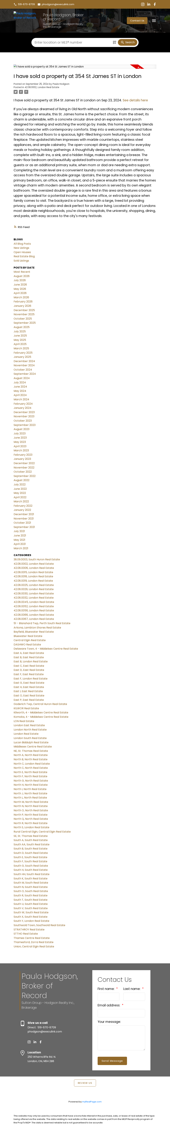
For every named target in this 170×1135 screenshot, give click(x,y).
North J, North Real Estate (30, 793)
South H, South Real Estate (31, 870)
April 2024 (20, 395)
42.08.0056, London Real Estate (34, 610)
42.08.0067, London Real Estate (34, 619)
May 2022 (20, 493)
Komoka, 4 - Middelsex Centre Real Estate (41, 717)
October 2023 (23, 421)
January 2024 (22, 408)
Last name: (132, 989)
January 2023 (22, 459)
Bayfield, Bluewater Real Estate (34, 632)
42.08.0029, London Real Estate (34, 589)
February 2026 (23, 301)
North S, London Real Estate (31, 827)
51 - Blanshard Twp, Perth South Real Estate (42, 623)
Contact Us (137, 20)
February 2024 (23, 404)
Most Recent (22, 272)
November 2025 (24, 314)
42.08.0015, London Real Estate (33, 572)
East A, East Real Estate (29, 653)
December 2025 (24, 310)
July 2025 (20, 331)
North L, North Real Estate (30, 797)
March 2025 (21, 348)
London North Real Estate (30, 730)
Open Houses (22, 252)
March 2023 (21, 450)
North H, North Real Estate (31, 785)
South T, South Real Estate (30, 900)
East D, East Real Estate (29, 670)
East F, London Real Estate (30, 679)
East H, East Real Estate (29, 687)
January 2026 (22, 306)
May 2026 (20, 289)
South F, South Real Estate (30, 861)
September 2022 (25, 476)
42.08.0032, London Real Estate (34, 598)
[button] (24, 4)
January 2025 (22, 357)
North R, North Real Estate (30, 823)
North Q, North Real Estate (31, 819)
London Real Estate (26, 734)
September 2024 (25, 374)
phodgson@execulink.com (58, 4)
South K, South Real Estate (30, 878)
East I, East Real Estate (28, 691)
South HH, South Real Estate (31, 874)
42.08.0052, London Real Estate (34, 606)
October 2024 (23, 370)
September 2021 (24, 527)
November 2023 (24, 416)
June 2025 (20, 336)
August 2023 (21, 429)
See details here (135, 100)
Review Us (85, 1083)
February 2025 (23, 353)
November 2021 (24, 518)
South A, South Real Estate (31, 840)
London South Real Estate (30, 738)
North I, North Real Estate (30, 789)
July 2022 (20, 484)
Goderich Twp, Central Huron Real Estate (40, 704)
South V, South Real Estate (31, 908)
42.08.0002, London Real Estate (42, 87)
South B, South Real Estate (30, 849)
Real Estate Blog (24, 256)
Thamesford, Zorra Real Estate (33, 942)
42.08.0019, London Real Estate (33, 581)
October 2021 (22, 523)
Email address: (109, 1005)
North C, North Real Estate (31, 768)
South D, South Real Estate (31, 853)
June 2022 (20, 489)
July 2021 (19, 531)
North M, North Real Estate (31, 802)
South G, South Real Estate (31, 866)
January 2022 (22, 510)
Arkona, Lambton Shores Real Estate (37, 627)
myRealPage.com (92, 1101)
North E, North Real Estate (30, 772)
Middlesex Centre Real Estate (33, 746)
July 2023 (20, 433)
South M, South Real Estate (31, 883)
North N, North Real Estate (31, 806)
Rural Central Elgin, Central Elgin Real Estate (42, 832)
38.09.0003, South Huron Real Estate (37, 559)
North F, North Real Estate (30, 776)
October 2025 (23, 319)
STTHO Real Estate (26, 934)
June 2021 (20, 535)
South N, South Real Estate (31, 887)
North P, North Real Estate (30, 815)
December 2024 (24, 361)
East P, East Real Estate (29, 700)
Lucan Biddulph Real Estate (31, 742)
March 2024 (21, 399)
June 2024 (20, 387)
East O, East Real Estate (29, 695)
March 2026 (21, 297)
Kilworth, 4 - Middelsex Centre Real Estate (41, 712)
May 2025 (20, 340)
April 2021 (20, 544)
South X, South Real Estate (30, 917)
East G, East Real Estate (29, 683)
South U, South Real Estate (31, 904)
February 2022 (23, 506)
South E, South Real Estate (30, 857)
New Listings (21, 248)
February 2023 (23, 455)
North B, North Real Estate (30, 759)
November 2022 (24, 467)
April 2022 (20, 497)
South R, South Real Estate (30, 895)
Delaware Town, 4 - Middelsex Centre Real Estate (46, 649)
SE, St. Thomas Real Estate (31, 836)
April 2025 (20, 344)
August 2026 (22, 276)
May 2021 (19, 540)
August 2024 (22, 378)
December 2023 (24, 412)
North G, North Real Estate (31, 781)
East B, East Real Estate (29, 657)
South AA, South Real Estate (31, 844)
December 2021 (24, 514)
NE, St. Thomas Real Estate (31, 751)
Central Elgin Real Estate (30, 640)
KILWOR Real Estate (26, 708)
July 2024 (20, 382)
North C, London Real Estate (32, 764)
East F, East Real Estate (29, 674)
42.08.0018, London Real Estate (33, 576)
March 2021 (21, 548)
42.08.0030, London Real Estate (34, 593)
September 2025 (25, 323)
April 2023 (20, 446)
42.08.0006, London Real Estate (34, 568)
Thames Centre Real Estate (32, 938)
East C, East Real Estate (29, 666)
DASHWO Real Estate (27, 644)
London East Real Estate (29, 725)
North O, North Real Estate (31, 810)
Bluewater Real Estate (28, 636)
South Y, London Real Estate (31, 921)
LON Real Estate (24, 721)
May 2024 (20, 391)
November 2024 (24, 365)
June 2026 (20, 284)
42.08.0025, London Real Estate (34, 585)
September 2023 (25, 425)
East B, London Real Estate (31, 661)
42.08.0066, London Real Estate (34, 615)
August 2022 (21, 480)
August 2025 (22, 327)
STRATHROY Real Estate (29, 929)
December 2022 (24, 463)
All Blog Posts (22, 244)
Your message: (109, 1022)
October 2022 (23, 472)
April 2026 (20, 293)
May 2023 (20, 442)
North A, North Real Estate (31, 755)
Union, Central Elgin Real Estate (34, 946)
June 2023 (20, 438)
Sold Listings (21, 261)
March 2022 (21, 501)
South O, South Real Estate (31, 891)
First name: (106, 989)
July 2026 (20, 280)
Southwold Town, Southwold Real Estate (39, 925)
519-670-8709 (26, 4)
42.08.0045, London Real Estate (34, 602)
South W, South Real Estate (31, 912)
